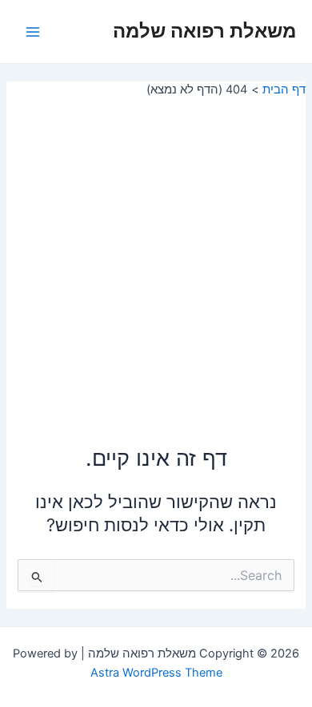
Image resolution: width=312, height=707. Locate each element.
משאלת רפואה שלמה (204, 30)
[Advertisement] (156, 261)
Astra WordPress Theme (156, 672)
